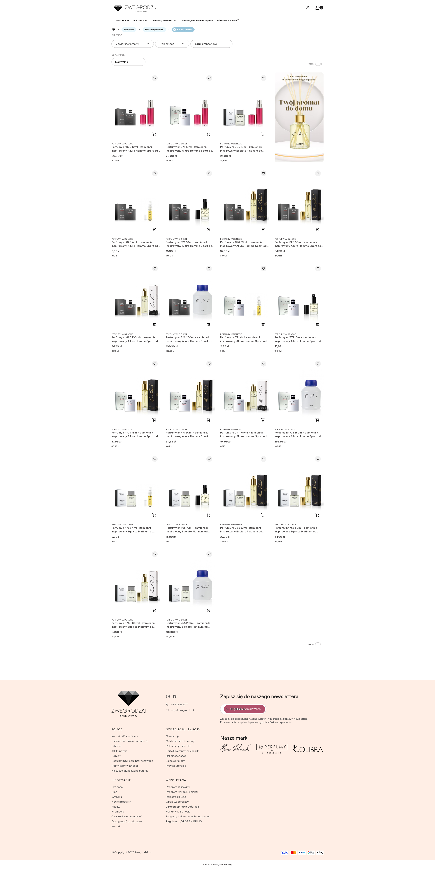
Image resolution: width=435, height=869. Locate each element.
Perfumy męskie (154, 29)
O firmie (116, 746)
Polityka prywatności (124, 765)
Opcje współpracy (177, 801)
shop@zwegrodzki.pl (182, 710)
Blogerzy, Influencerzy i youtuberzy (188, 816)
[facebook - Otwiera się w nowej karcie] (175, 696)
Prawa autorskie (176, 765)
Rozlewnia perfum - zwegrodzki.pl (113, 29)
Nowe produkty (121, 801)
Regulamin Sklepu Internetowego (132, 760)
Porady (115, 755)
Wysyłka (116, 796)
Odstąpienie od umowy (180, 741)
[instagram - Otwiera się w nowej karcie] (168, 696)
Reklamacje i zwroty (178, 746)
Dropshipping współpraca (182, 806)
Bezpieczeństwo (176, 755)
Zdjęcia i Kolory (175, 760)
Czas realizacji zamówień (126, 816)
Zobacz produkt (154, 134)
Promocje (117, 811)
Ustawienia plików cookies (128, 741)
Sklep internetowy (216, 864)
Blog (114, 791)
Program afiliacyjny (178, 787)
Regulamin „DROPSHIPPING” (184, 821)
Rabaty (115, 806)
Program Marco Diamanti (182, 791)
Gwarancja (172, 736)
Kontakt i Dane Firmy (124, 736)
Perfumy (129, 29)
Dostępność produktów (126, 821)
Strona (311, 63)
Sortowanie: (118, 54)
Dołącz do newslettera (245, 709)
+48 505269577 (179, 704)
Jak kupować (119, 751)
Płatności (117, 787)
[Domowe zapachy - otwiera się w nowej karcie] (299, 117)
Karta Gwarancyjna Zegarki (182, 751)
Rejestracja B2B (176, 796)
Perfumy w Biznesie (178, 811)
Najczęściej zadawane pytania (129, 770)
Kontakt (116, 826)
